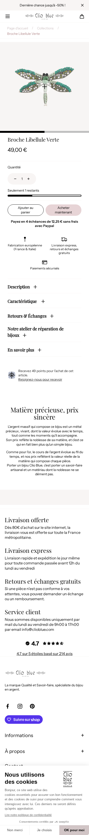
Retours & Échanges (27, 316)
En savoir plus (21, 350)
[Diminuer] (12, 179)
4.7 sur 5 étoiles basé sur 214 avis (45, 653)
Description (19, 287)
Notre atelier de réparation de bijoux (36, 332)
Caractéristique (23, 301)
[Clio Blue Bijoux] (44, 16)
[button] (7, 16)
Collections (45, 28)
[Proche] (82, 5)
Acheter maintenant (63, 210)
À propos (15, 751)
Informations (19, 735)
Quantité (14, 167)
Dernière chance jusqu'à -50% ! (43, 5)
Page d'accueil (17, 28)
